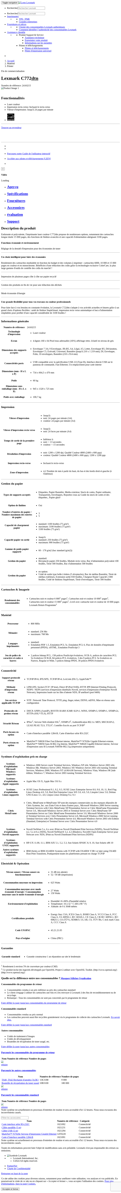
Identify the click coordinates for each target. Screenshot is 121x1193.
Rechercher (12, 8)
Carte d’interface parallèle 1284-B (17, 1137)
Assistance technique (34, 37)
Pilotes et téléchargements (37, 48)
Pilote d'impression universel (38, 51)
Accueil (10, 61)
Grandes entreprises (28, 21)
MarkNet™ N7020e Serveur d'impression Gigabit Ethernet (29, 1134)
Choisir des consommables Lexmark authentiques (42, 27)
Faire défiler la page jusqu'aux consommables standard (26, 1025)
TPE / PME (24, 19)
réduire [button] (4, 1064)
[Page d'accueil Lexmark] (26, 2)
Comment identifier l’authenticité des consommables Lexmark (47, 29)
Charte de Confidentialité (18, 1168)
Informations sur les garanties (38, 43)
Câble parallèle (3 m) (11, 1127)
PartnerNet (12, 1166)
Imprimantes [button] (13, 16)
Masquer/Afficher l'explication (75, 978)
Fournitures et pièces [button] (16, 24)
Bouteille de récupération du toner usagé (20, 1083)
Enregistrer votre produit (36, 40)
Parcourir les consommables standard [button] (20, 1095)
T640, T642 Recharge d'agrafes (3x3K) (20, 1080)
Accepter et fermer (10, 1189)
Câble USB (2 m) (10, 1130)
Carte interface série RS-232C (16, 1124)
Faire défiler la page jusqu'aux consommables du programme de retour (33, 1003)
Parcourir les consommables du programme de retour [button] (28, 1052)
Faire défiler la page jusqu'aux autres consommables (25, 1046)
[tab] (63, 187)
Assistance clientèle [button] (16, 32)
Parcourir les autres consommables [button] (18, 1070)
